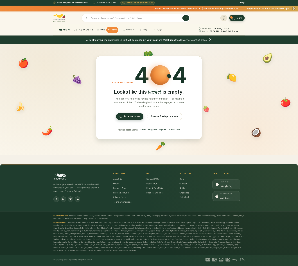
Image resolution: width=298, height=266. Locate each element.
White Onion (227, 215)
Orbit (68, 231)
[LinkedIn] (77, 199)
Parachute (222, 242)
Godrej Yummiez (160, 222)
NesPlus (119, 236)
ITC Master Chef (89, 231)
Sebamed (232, 231)
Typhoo (89, 239)
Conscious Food (220, 233)
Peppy (214, 239)
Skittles (179, 236)
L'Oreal (90, 250)
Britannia (201, 247)
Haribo (195, 228)
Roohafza (181, 231)
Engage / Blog (119, 188)
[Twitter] (70, 199)
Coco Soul (236, 242)
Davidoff (182, 233)
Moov (74, 225)
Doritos (70, 242)
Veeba (72, 250)
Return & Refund (121, 192)
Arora (235, 236)
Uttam (241, 236)
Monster (98, 225)
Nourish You (64, 236)
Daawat (149, 247)
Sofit (144, 236)
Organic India (58, 228)
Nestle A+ (173, 228)
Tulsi (109, 233)
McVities (97, 245)
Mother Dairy (148, 225)
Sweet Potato (124, 215)
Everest (63, 247)
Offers (143, 129)
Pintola (77, 242)
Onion (218, 215)
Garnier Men (111, 245)
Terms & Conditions (122, 202)
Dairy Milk (220, 225)
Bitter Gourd (165, 215)
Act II (155, 225)
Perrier (56, 250)
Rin (70, 225)
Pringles (216, 247)
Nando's (56, 225)
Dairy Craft (202, 228)
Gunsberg (137, 247)
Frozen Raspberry (208, 215)
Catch (102, 242)
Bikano (181, 228)
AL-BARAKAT (153, 245)
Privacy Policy (119, 197)
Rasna (60, 233)
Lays (133, 242)
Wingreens (234, 225)
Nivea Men (69, 228)
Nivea (178, 222)
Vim (176, 247)
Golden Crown (194, 245)
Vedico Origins (158, 236)
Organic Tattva (163, 239)
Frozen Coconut (103, 218)
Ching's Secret (75, 233)
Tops (184, 242)
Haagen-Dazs (236, 247)
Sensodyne (199, 225)
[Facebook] (56, 199)
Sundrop (211, 245)
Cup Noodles (181, 225)
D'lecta (185, 245)
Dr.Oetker (155, 228)
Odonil (66, 233)
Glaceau (172, 236)
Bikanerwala (94, 233)
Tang (220, 228)
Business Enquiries (154, 192)
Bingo (115, 250)
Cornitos (84, 242)
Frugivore (153, 239)
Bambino (219, 245)
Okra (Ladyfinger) (153, 215)
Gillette (103, 228)
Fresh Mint (92, 218)
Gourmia (228, 239)
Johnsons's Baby (112, 242)
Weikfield (224, 231)
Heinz (183, 222)
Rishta (217, 231)
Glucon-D (122, 233)
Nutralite (166, 245)
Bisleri (149, 236)
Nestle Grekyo (228, 228)
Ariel (143, 247)
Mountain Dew (99, 236)
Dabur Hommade (210, 242)
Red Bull (96, 228)
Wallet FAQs (151, 183)
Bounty (124, 245)
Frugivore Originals (157, 129)
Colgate (84, 247)
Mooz (162, 247)
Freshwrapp (220, 222)
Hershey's (187, 236)
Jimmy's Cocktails (142, 231)
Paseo (92, 225)
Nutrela (82, 239)
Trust (199, 222)
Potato (68, 218)
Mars (90, 242)
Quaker (76, 228)
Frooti (172, 247)
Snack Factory (210, 225)
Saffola (194, 247)
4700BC (168, 233)
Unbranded (132, 245)
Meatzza (166, 231)
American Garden (103, 231)
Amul (90, 247)
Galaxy (110, 250)
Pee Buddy (206, 222)
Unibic (230, 233)
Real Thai (114, 231)
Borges (95, 239)
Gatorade (89, 228)
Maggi (109, 228)
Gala (119, 245)
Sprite (188, 222)
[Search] (185, 18)
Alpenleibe (199, 231)
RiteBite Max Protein (85, 236)
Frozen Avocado (75, 215)
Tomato (235, 215)
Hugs (118, 239)
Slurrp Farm (228, 245)
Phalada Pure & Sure (120, 228)
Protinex (156, 247)
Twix (116, 222)
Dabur (192, 239)
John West (196, 236)
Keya (218, 236)
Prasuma (98, 222)
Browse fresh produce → (164, 116)
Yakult (131, 228)
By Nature (71, 222)
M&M (121, 250)
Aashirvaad (122, 231)
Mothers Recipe (132, 233)
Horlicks (149, 222)
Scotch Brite (144, 239)
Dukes (153, 242)
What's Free (174, 129)
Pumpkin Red (190, 215)
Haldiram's (86, 222)
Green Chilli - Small (138, 215)
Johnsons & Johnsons (109, 247)
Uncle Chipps (108, 222)
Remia (73, 231)
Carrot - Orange (113, 215)
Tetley (82, 228)
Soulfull (139, 225)
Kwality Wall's (70, 245)
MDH (209, 239)
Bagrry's (229, 236)
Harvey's (83, 250)
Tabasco (131, 231)
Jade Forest (161, 242)
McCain (78, 247)
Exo (160, 245)
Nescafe (175, 233)
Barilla (75, 239)
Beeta (121, 247)
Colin (167, 236)
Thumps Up (123, 222)
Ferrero (189, 233)
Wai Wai (114, 233)
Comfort (96, 242)
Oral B (141, 233)
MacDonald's (192, 242)
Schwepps (160, 233)
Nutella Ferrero (59, 231)
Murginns (106, 225)
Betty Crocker (140, 228)
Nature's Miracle (164, 225)
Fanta (61, 245)
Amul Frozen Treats (174, 242)
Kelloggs (212, 236)
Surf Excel (64, 225)
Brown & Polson (129, 236)
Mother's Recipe (232, 222)
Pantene (237, 233)
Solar (134, 222)
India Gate (89, 245)
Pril (188, 225)
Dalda (125, 250)
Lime (199, 215)
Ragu (192, 225)
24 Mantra (204, 236)
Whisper (80, 231)
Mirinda (70, 239)
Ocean (227, 225)
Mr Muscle (238, 228)
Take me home (132, 116)
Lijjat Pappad (212, 228)
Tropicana (171, 222)
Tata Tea (209, 247)
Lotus (122, 239)
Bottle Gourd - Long (79, 218)
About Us (117, 179)
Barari (78, 222)
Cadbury (96, 247)
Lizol (173, 225)
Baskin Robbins (156, 231)
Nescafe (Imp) (150, 233)
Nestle (103, 245)
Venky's (188, 247)
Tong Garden (225, 247)
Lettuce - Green (100, 215)
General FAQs (152, 179)
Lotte (139, 222)
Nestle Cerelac (198, 233)
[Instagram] (63, 199)
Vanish (56, 239)
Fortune (73, 236)
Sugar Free (174, 239)
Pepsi (172, 245)
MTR (130, 222)
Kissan (56, 245)
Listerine (188, 228)
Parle (213, 222)
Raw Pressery (184, 239)
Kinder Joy (80, 245)
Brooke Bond (125, 242)
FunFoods (128, 247)
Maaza (181, 247)
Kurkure (62, 239)
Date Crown (209, 233)
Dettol (200, 242)
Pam (144, 222)
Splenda (173, 231)
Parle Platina (64, 250)
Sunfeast (70, 247)
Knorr (223, 236)
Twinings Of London (127, 225)
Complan (114, 225)
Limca (167, 228)
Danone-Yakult (83, 225)
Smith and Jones (132, 239)
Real (92, 222)
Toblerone (190, 231)
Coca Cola (111, 239)
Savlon (229, 242)
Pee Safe (103, 233)
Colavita (179, 245)
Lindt (77, 250)
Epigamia (102, 239)
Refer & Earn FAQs (154, 188)
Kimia (161, 228)
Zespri (194, 222)
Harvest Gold (209, 231)
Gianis (148, 228)
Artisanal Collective (142, 242)
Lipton (139, 236)
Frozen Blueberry (178, 215)
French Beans (88, 215)
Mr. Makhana (143, 245)
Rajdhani (132, 250)
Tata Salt (85, 233)
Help (242, 3)
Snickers (204, 245)
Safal (167, 247)
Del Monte (63, 242)
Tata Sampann (201, 239)
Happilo (221, 239)
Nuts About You (100, 250)
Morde (56, 236)
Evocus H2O (110, 236)
